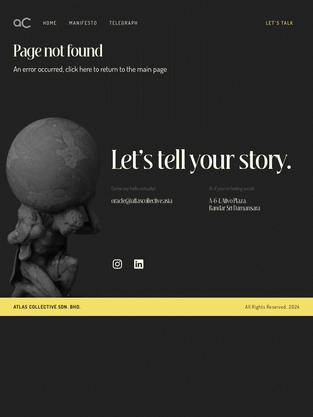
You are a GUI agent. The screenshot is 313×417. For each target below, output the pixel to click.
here (85, 69)
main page (152, 69)
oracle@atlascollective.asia (141, 201)
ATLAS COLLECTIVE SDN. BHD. (47, 307)
